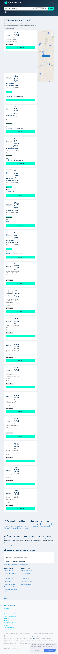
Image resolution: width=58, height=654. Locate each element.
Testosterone (14, 528)
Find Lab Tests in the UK (10, 613)
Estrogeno (46, 526)
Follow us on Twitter (9, 611)
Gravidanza (7, 524)
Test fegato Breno (25, 573)
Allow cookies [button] (49, 650)
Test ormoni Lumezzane (10, 573)
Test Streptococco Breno (27, 576)
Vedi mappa (46, 56)
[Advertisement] (20, 62)
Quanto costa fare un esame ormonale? (15, 561)
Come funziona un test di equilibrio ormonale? (17, 554)
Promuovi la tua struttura (10, 622)
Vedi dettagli (20, 47)
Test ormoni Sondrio (9, 576)
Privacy (6, 625)
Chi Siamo (6, 618)
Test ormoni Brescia (9, 570)
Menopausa (14, 524)
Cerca (51, 8)
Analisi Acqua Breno (26, 584)
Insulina (41, 526)
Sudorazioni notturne (46, 524)
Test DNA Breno (25, 578)
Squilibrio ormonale (23, 524)
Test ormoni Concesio (9, 594)
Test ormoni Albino (9, 578)
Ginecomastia (27, 526)
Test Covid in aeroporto (10, 616)
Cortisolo (7, 528)
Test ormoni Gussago (9, 584)
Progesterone (35, 526)
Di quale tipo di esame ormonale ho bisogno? (17, 557)
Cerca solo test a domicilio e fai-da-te (16, 12)
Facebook (17, 611)
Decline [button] (37, 650)
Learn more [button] (50, 646)
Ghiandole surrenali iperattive (24, 528)
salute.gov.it (33, 638)
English (7, 608)
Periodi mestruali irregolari (16, 526)
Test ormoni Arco (8, 581)
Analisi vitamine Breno (26, 570)
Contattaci (6, 620)
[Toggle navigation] (52, 3)
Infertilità (7, 526)
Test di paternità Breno (27, 581)
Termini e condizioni (9, 627)
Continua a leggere (9, 545)
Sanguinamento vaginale (34, 524)
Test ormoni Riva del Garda (11, 587)
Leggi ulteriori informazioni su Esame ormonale (16, 564)
